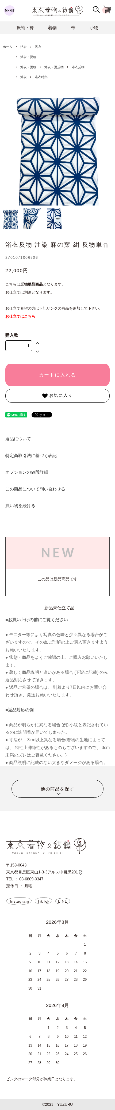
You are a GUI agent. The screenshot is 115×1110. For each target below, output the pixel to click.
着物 (52, 27)
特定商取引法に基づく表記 (31, 455)
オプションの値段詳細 (26, 472)
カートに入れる (57, 375)
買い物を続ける (20, 505)
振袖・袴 (25, 27)
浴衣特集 (41, 77)
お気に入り (60, 395)
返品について (18, 438)
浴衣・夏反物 (54, 67)
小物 (94, 27)
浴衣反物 (78, 67)
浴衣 (23, 47)
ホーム (7, 47)
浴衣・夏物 (28, 57)
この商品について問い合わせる (35, 488)
